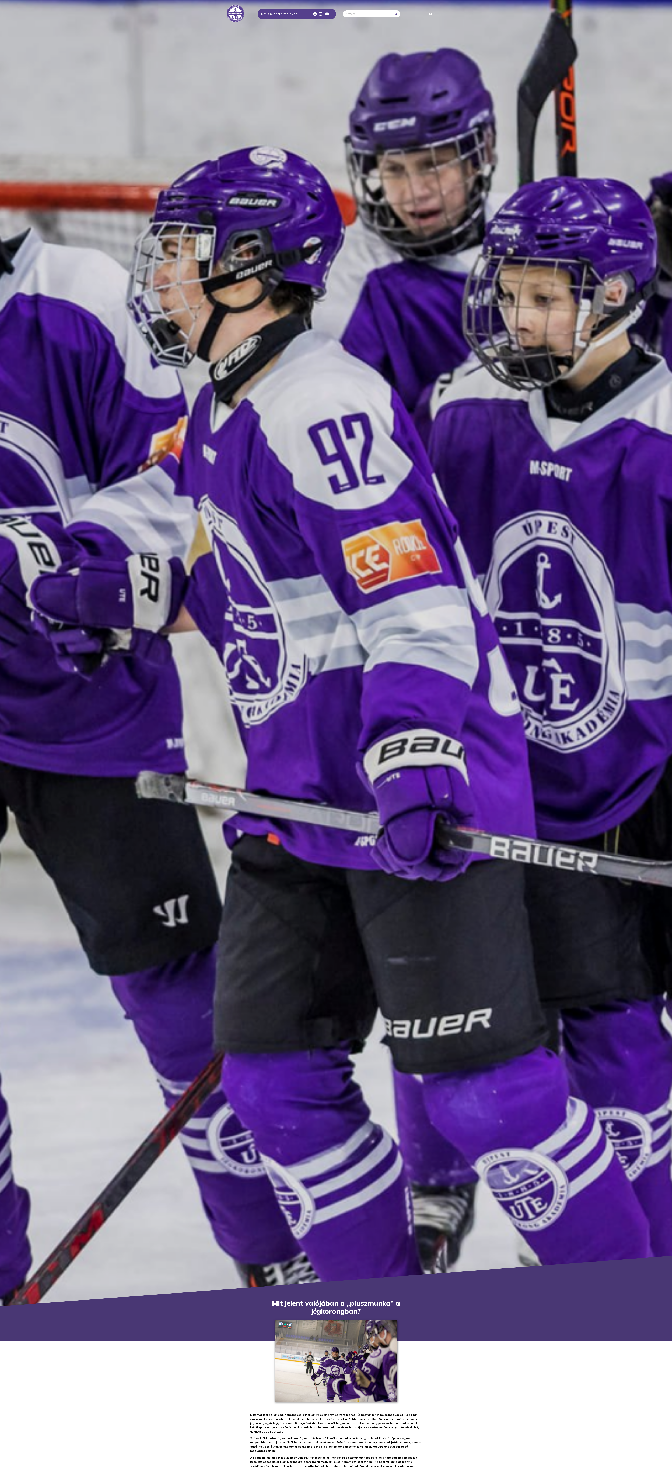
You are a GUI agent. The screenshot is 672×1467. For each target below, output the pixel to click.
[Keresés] (396, 13)
